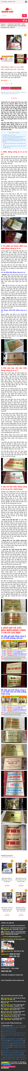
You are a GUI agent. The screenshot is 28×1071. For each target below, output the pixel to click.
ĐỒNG (12, 1054)
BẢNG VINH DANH (17, 1043)
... (2, 1057)
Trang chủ (3, 24)
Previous (1, 59)
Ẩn (18, 132)
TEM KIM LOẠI (6, 1054)
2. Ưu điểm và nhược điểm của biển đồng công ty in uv (13, 136)
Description (14, 98)
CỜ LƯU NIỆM (4, 1048)
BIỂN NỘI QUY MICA (8, 1035)
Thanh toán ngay (16, 88)
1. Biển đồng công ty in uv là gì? (8, 135)
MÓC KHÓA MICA (5, 1043)
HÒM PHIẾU (20, 1055)
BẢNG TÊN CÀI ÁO (6, 1042)
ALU (17, 1025)
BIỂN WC (3, 1036)
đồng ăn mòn (15, 93)
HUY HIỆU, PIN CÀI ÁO (17, 1042)
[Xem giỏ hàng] (23, 20)
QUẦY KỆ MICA (5, 1055)
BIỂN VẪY (18, 1027)
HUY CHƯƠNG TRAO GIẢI (18, 1047)
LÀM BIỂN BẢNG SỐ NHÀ (9, 1031)
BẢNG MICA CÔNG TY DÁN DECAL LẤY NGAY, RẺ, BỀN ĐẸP (7, 880)
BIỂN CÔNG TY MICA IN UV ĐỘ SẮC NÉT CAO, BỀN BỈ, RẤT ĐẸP (7, 909)
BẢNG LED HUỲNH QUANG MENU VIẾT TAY (14, 1033)
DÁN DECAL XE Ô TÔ (8, 1050)
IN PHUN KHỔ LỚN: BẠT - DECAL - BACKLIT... (14, 1059)
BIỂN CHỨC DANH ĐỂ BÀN (16, 1040)
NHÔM (20, 1054)
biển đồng (17, 92)
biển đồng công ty (8, 93)
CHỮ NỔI (21, 1025)
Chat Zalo (5, 1062)
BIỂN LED (12, 1027)
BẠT (14, 1025)
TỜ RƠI (13, 1057)
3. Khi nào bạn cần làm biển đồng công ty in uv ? (12, 137)
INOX (16, 1054)
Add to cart (6, 88)
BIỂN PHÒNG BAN (12, 1029)
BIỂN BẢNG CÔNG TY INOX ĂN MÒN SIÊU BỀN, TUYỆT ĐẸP (21, 909)
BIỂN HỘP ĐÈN (5, 1027)
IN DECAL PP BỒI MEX (20, 1050)
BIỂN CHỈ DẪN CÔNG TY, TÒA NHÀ (12, 1038)
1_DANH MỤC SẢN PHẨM (13, 24)
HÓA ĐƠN (22, 1057)
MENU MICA (13, 1055)
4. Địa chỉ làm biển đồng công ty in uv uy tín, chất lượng (13, 139)
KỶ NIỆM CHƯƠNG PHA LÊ (19, 1045)
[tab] (14, 98)
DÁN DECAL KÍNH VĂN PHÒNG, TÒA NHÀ (13, 1052)
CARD (17, 1057)
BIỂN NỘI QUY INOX (19, 1035)
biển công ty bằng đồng (9, 92)
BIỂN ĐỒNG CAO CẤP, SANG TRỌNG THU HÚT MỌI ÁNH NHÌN (21, 880)
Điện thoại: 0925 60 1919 (8, 1066)
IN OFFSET (7, 1057)
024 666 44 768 (11, 1)
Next (26, 59)
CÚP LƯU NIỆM (6, 1047)
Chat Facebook (6, 1064)
